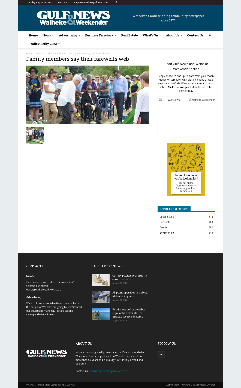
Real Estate (129, 35)
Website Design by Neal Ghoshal (198, 384)
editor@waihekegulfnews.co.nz (43, 289)
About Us (172, 35)
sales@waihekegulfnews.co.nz (43, 314)
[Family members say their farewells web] (87, 123)
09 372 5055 (64, 2)
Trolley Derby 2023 (43, 44)
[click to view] (172, 116)
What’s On (150, 35)
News (47, 35)
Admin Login (172, 384)
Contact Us (195, 35)
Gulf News (180, 64)
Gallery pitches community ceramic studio (129, 277)
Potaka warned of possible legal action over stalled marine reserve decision (128, 313)
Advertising (68, 35)
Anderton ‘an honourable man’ (51, 53)
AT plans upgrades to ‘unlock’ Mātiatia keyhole (130, 294)
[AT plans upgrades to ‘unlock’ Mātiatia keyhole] (101, 297)
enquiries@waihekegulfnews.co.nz (91, 2)
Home (33, 35)
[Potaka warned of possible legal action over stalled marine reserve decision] (101, 314)
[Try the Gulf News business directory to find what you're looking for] (186, 169)
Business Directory (99, 35)
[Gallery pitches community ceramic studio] (101, 280)
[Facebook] (116, 2)
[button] (210, 35)
